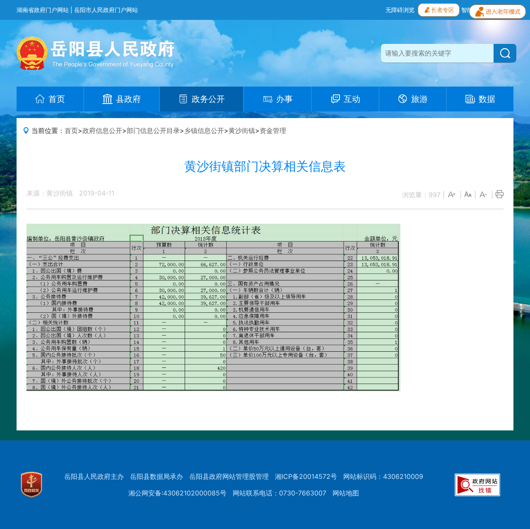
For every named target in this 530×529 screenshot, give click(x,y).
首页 (71, 130)
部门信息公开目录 (153, 130)
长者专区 (442, 9)
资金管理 (273, 130)
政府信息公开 (102, 130)
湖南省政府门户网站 (43, 9)
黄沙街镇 (242, 130)
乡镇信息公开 (204, 130)
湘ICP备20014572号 (306, 476)
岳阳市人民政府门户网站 (106, 9)
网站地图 (345, 493)
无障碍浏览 (399, 9)
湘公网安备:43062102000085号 (177, 493)
